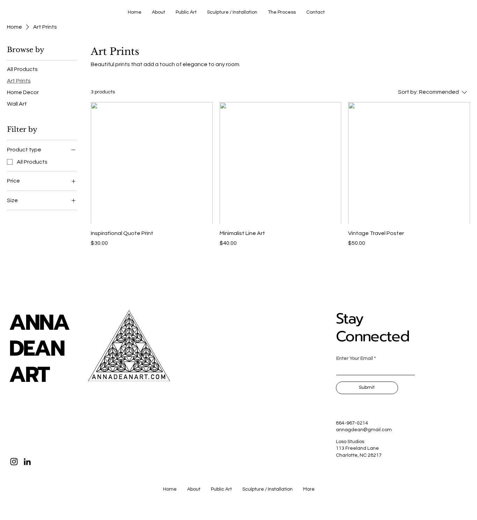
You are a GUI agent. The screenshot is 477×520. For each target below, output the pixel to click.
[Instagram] (14, 461)
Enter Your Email (354, 358)
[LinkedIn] (27, 461)
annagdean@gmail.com (364, 429)
